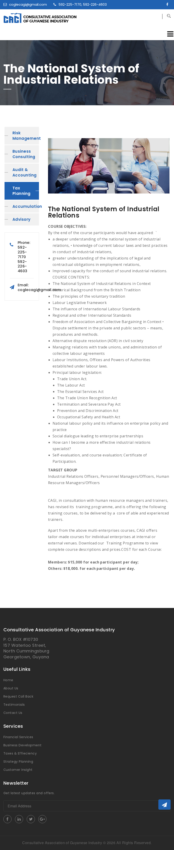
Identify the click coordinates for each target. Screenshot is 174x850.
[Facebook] (168, 4)
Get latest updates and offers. (29, 793)
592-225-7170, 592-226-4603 (82, 4)
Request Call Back (18, 696)
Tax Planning (21, 190)
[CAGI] (60, 18)
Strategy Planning (18, 761)
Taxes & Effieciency (20, 753)
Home (8, 680)
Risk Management (25, 135)
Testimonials (14, 704)
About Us (10, 688)
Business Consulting (23, 154)
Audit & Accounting (24, 172)
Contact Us (12, 712)
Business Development (22, 745)
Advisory (21, 219)
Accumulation (25, 206)
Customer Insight (18, 769)
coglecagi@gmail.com (28, 4)
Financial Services (18, 737)
